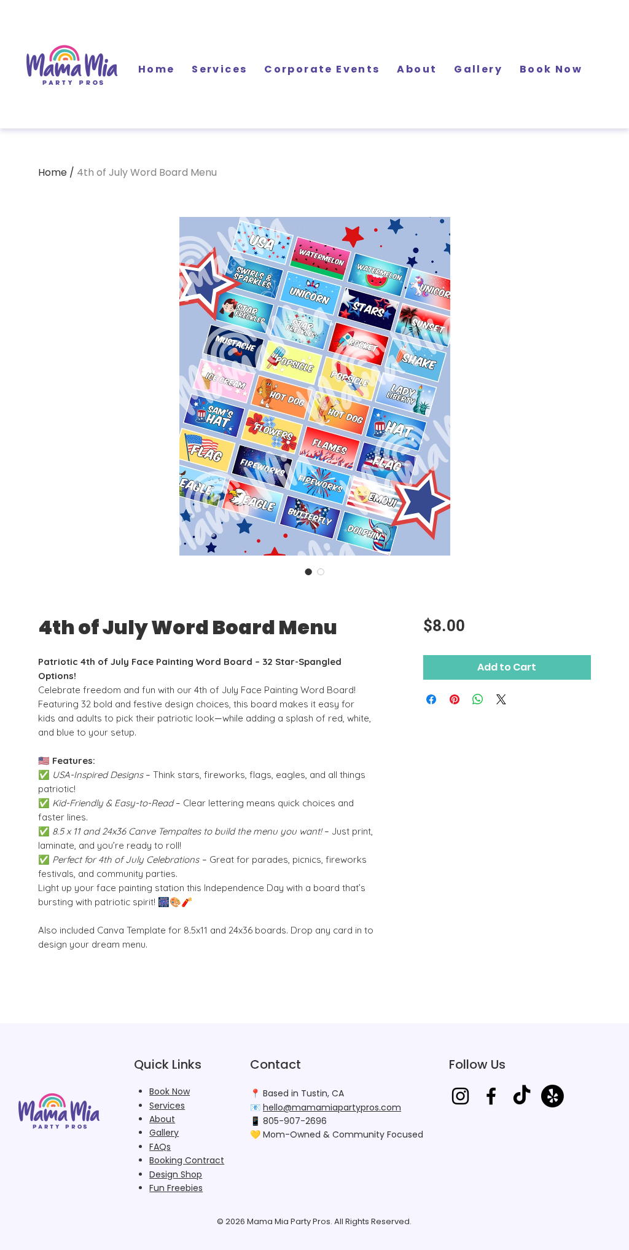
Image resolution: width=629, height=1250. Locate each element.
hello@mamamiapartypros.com (332, 1107)
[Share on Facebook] (431, 699)
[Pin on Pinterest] (454, 699)
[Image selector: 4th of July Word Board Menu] (308, 571)
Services (167, 1105)
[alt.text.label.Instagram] (460, 1096)
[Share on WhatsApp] (478, 699)
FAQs (160, 1147)
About (162, 1119)
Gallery (164, 1132)
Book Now (169, 1091)
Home (52, 172)
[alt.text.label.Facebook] (491, 1096)
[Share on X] (501, 699)
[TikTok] (521, 1096)
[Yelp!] (552, 1096)
